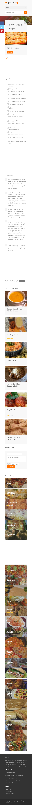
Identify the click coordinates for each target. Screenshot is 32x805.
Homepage (8, 789)
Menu (8, 7)
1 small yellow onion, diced (16, 104)
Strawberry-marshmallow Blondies (14, 781)
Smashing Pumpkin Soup (15, 335)
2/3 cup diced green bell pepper (17, 101)
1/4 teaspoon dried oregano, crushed (16, 138)
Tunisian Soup (11, 360)
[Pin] (2, 31)
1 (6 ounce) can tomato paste (16, 111)
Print (10, 52)
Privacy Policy (9, 791)
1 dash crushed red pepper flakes (16, 117)
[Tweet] (2, 27)
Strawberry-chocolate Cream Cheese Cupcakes (14, 776)
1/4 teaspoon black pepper (16, 134)
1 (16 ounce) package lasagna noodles (16, 85)
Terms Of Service (10, 793)
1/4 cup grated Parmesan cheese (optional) (17, 142)
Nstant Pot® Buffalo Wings (12, 779)
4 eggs (11, 132)
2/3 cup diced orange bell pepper (15, 95)
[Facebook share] (2, 23)
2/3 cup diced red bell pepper (16, 91)
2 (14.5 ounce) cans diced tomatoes (15, 107)
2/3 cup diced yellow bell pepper (17, 98)
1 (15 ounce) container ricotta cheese (16, 124)
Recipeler (17, 801)
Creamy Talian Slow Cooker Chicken (13, 438)
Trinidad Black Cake (10, 772)
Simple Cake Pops (10, 782)
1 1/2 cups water (13, 114)
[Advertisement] (16, 68)
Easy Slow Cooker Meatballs (13, 411)
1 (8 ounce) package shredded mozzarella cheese (16, 128)
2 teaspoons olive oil (14, 89)
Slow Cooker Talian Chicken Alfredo (13, 385)
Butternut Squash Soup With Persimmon (14, 310)
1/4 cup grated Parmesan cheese (17, 121)
